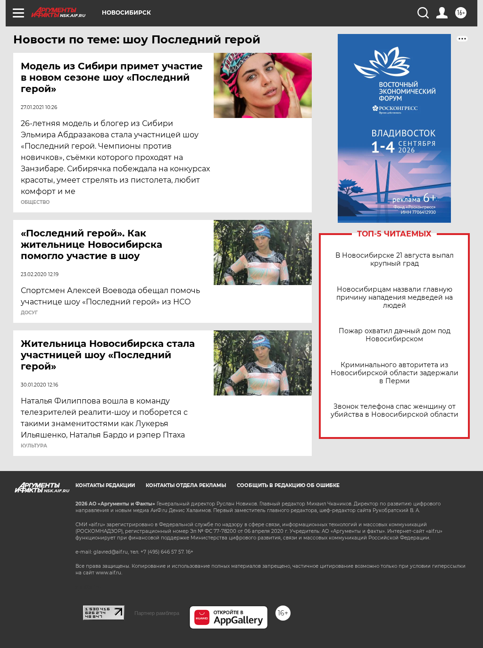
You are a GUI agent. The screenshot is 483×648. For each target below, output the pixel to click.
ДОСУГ (29, 313)
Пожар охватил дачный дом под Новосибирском (394, 335)
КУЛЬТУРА (34, 446)
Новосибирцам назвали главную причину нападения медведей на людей (394, 298)
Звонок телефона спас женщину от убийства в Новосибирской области (394, 411)
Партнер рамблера (156, 613)
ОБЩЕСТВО (35, 202)
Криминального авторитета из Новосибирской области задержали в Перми (394, 373)
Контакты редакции (105, 485)
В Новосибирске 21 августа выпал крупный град (394, 260)
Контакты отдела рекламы (186, 485)
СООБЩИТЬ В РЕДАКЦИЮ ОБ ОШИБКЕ (288, 485)
